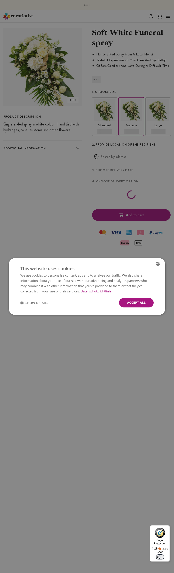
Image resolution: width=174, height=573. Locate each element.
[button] (34, 302)
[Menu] (167, 527)
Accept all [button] (136, 302)
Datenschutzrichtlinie (96, 291)
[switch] (160, 556)
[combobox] (158, 264)
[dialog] (87, 286)
